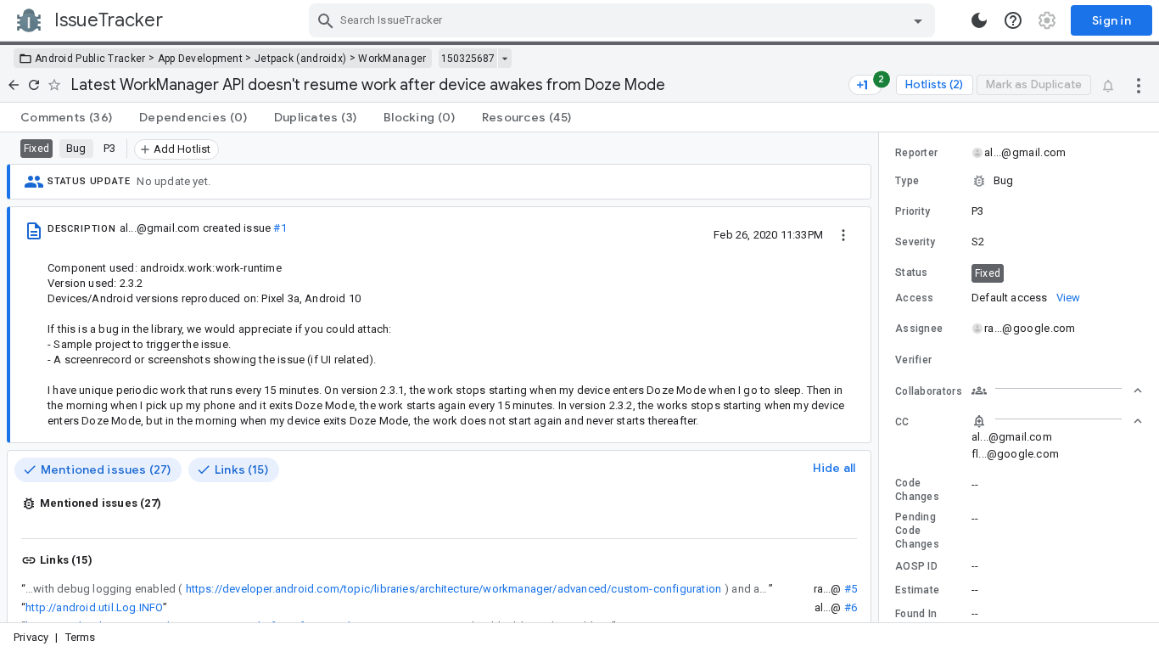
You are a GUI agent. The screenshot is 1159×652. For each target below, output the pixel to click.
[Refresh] (34, 85)
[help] (1013, 20)
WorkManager (392, 59)
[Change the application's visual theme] (979, 20)
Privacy (31, 637)
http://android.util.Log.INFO (94, 607)
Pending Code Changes (917, 530)
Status (911, 272)
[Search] (326, 20)
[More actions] (1138, 84)
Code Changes (917, 490)
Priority (912, 211)
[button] (1019, 180)
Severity (915, 242)
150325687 (468, 59)
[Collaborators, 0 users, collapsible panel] (1057, 390)
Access (914, 298)
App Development (201, 59)
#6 (850, 607)
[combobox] (624, 20)
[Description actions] (843, 234)
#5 (850, 588)
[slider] (881, 377)
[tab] (66, 117)
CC (902, 422)
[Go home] (13, 85)
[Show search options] (918, 20)
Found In (916, 614)
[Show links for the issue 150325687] (504, 58)
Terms (80, 637)
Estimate (917, 590)
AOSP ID (916, 566)
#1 (279, 228)
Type (907, 181)
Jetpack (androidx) (300, 59)
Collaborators (928, 391)
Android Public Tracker (90, 59)
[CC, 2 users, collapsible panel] (1057, 421)
